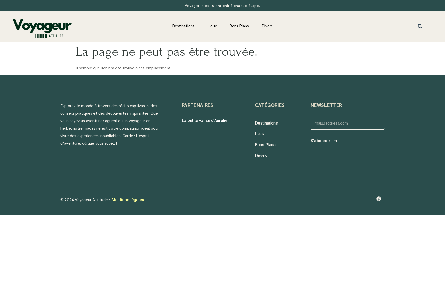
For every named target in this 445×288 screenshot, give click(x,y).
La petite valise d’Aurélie (204, 120)
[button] (420, 26)
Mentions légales (128, 199)
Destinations (183, 25)
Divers (267, 25)
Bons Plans (239, 25)
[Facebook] (379, 199)
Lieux (212, 25)
